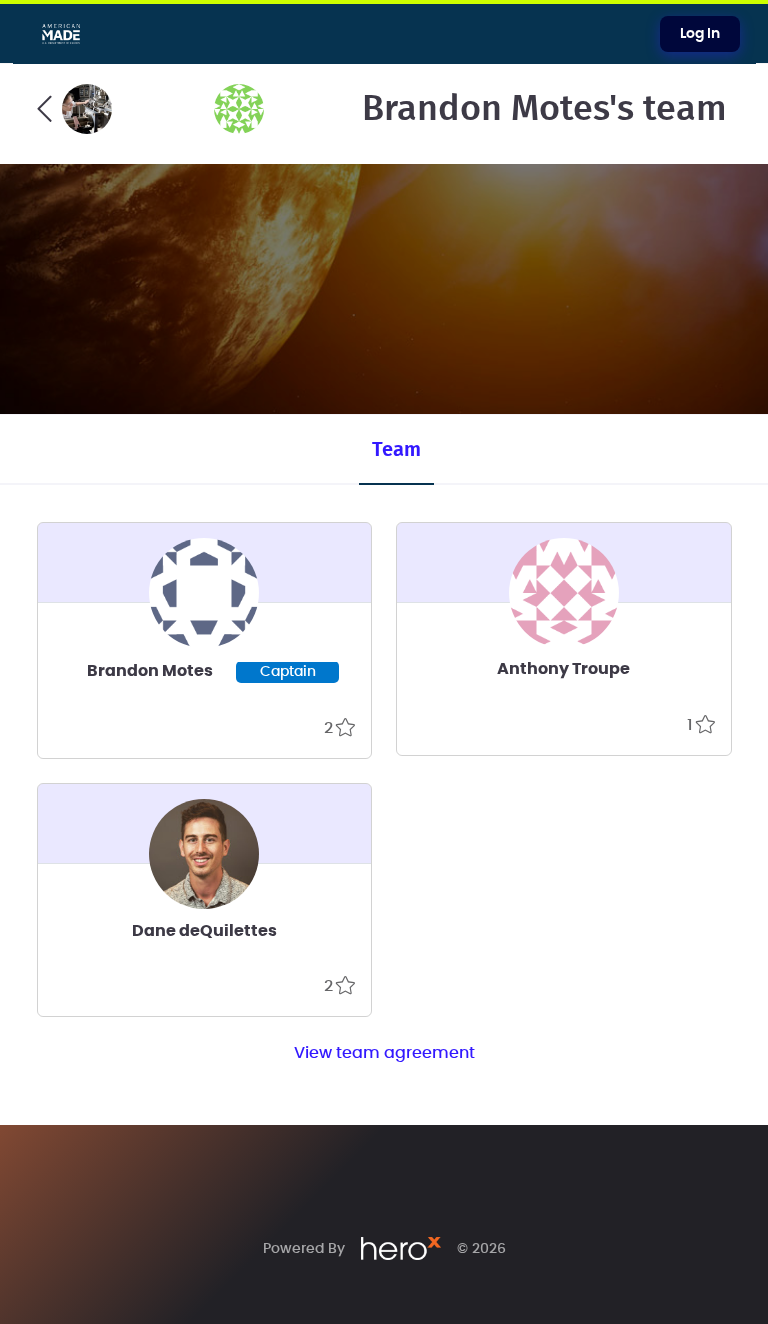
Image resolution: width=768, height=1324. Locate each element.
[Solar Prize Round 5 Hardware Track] (74, 109)
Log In (700, 34)
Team (396, 450)
